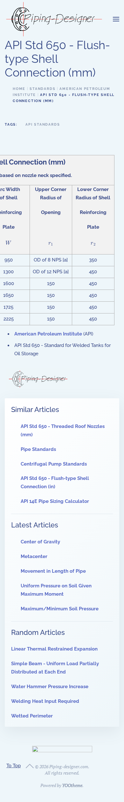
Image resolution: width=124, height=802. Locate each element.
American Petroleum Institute (48, 334)
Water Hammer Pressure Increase (49, 686)
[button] (116, 19)
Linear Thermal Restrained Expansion (54, 649)
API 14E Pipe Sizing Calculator (55, 501)
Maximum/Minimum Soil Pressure (60, 609)
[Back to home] (54, 19)
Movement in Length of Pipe (53, 571)
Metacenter (34, 556)
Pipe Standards (38, 449)
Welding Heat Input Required (45, 701)
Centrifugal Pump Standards (54, 464)
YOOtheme (72, 785)
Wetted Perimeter (32, 716)
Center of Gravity (40, 542)
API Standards (42, 124)
